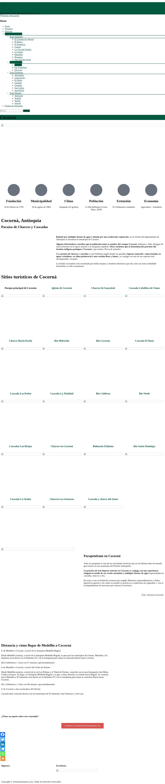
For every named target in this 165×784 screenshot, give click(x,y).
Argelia (17, 98)
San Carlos (19, 88)
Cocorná (18, 65)
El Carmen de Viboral (24, 39)
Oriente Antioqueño (13, 34)
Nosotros (9, 29)
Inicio (7, 26)
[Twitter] (2, 739)
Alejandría (19, 75)
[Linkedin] (2, 744)
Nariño (17, 101)
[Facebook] (2, 734)
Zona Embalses (16, 72)
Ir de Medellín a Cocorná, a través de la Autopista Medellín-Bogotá (31, 651)
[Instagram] (17, 772)
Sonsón (17, 103)
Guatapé (18, 83)
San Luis (18, 70)
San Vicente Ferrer (22, 59)
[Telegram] (2, 749)
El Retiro (18, 42)
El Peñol (18, 80)
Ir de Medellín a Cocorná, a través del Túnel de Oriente (25, 667)
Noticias (8, 31)
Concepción (19, 78)
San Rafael (19, 90)
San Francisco (20, 67)
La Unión (18, 52)
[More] (3, 758)
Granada (18, 85)
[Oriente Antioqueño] (9, 15)
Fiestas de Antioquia (14, 106)
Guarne (17, 47)
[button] (55, 651)
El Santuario (19, 44)
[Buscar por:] (11, 110)
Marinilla (18, 54)
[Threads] (24, 772)
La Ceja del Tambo (22, 49)
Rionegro (18, 57)
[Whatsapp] (2, 753)
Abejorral (18, 96)
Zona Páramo (15, 93)
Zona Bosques (16, 62)
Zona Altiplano (16, 36)
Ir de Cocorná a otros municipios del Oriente (20, 689)
